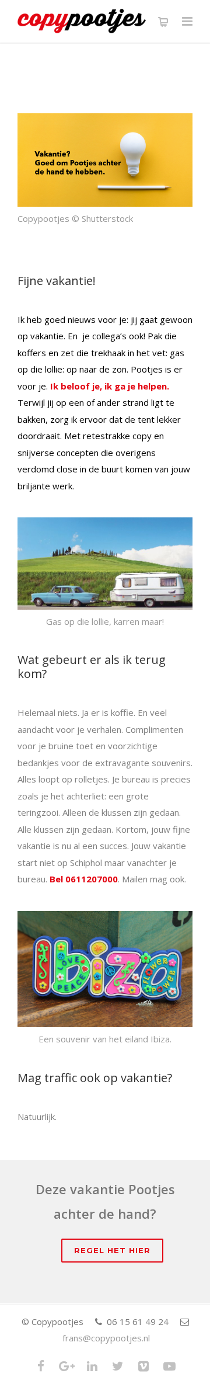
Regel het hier (112, 1250)
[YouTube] (169, 1366)
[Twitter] (118, 1366)
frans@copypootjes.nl (106, 1338)
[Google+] (66, 1366)
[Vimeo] (143, 1366)
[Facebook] (40, 1366)
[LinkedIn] (92, 1366)
